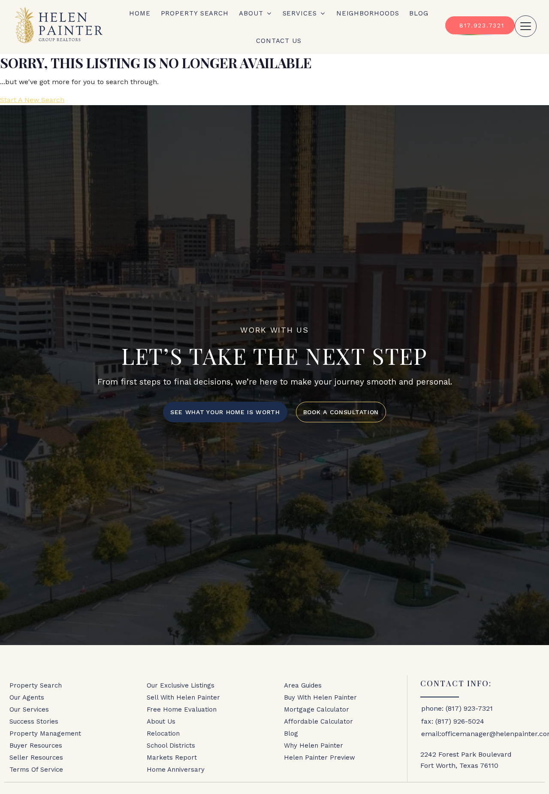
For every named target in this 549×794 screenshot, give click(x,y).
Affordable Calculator (318, 721)
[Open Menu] (526, 26)
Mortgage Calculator (316, 709)
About (251, 13)
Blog (418, 13)
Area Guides (303, 685)
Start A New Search (32, 100)
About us (161, 721)
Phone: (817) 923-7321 (457, 708)
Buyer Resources (35, 745)
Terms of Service (36, 769)
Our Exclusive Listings (180, 685)
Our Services (29, 709)
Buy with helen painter (320, 697)
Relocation (163, 733)
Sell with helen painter (183, 697)
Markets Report (172, 757)
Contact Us (279, 41)
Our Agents (26, 697)
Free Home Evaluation (182, 709)
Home (140, 13)
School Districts (171, 745)
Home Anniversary (176, 769)
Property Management (45, 733)
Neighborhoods (367, 13)
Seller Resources (36, 757)
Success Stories (33, 721)
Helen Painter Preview (319, 757)
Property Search (195, 13)
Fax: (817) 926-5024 (452, 721)
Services (300, 13)
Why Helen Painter (313, 745)
